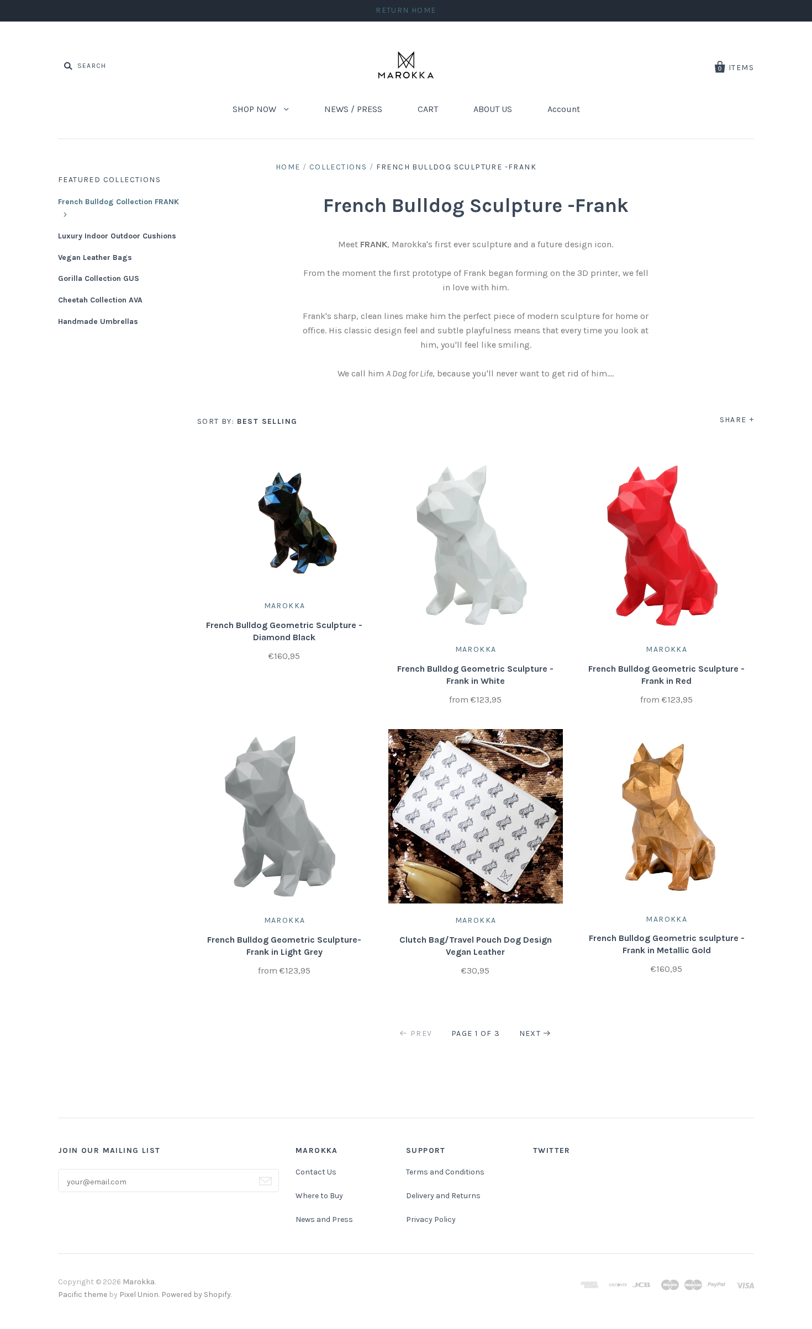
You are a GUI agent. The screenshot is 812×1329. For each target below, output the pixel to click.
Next (530, 1033)
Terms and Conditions (445, 1172)
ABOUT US (492, 109)
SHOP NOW (255, 109)
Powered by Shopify (196, 1294)
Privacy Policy (431, 1219)
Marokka (284, 605)
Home (288, 167)
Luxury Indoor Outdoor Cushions (117, 236)
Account (563, 109)
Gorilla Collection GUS (98, 278)
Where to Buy (319, 1195)
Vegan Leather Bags (95, 257)
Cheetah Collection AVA (100, 300)
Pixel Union (139, 1294)
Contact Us (316, 1172)
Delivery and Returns (443, 1195)
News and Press (324, 1219)
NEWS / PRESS (353, 109)
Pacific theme (82, 1294)
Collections (338, 167)
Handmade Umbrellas (98, 321)
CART (428, 109)
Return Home (406, 10)
